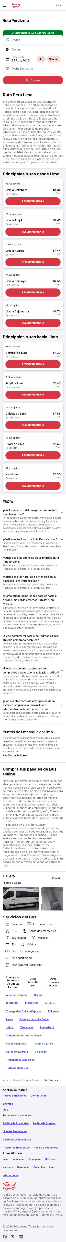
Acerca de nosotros (14, 1095)
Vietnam (8, 1167)
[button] (33, 40)
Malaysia (50, 1159)
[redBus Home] (15, 5)
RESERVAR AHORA (33, 201)
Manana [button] (53, 59)
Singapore (34, 1159)
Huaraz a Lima (14, 444)
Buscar (35, 80)
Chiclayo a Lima (15, 413)
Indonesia (18, 1159)
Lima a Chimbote (16, 190)
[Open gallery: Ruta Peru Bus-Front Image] (21, 898)
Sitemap (8, 1103)
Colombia (39, 1167)
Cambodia (23, 1167)
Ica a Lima (11, 474)
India (5, 1159)
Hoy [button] (41, 59)
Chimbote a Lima (16, 352)
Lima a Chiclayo (15, 281)
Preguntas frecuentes (16, 1147)
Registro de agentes (46, 1147)
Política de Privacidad (16, 1123)
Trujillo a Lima (14, 383)
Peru (51, 1167)
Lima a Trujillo (14, 220)
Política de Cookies (44, 1123)
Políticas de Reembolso (17, 1139)
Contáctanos (38, 1095)
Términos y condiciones (17, 1115)
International (10, 1175)
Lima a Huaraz (14, 250)
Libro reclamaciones (15, 1131)
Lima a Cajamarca (17, 311)
